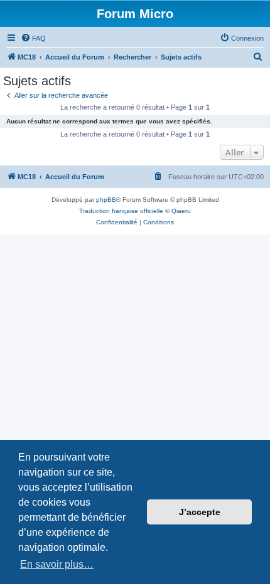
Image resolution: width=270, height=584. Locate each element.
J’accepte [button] (199, 512)
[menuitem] (33, 38)
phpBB (106, 199)
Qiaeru (181, 210)
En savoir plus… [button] (57, 564)
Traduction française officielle (121, 210)
